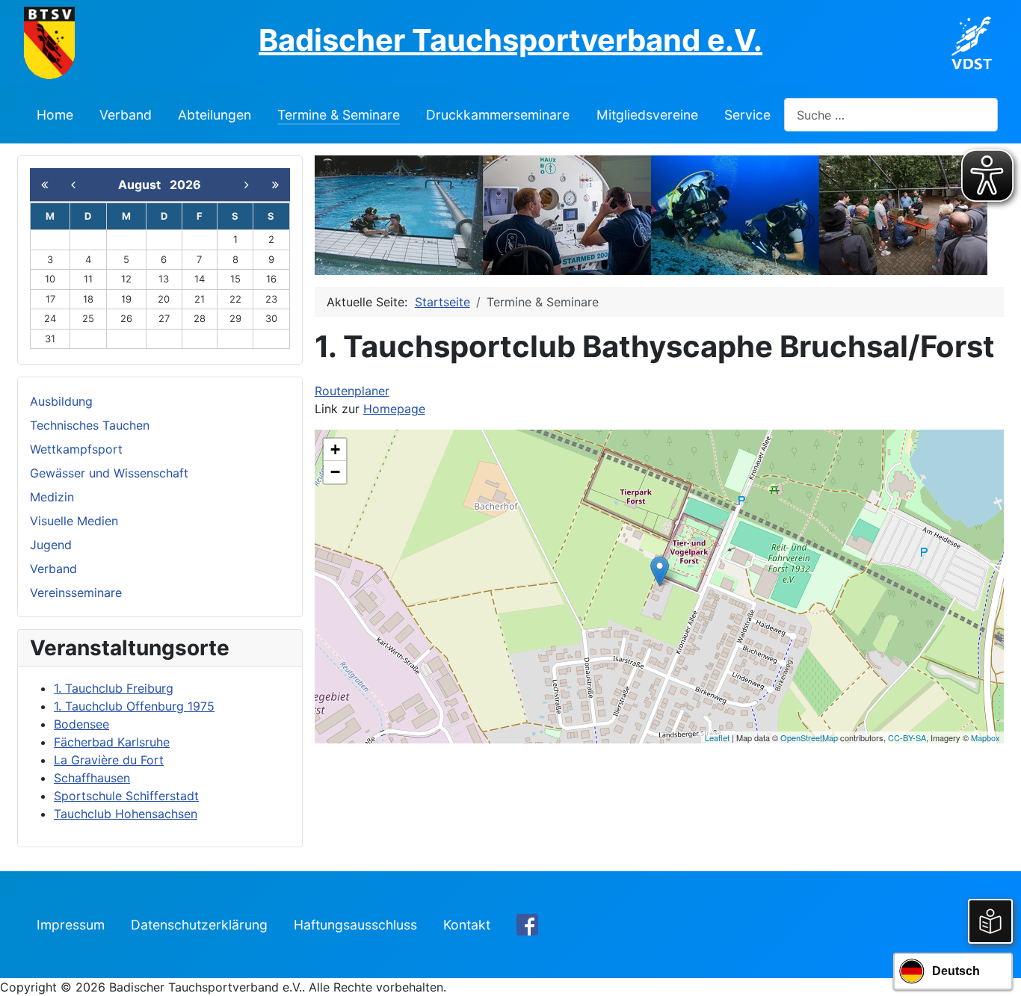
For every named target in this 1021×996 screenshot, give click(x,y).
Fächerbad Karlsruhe (112, 741)
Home (55, 115)
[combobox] (891, 115)
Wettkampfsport (76, 449)
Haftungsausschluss (355, 924)
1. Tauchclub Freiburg (113, 688)
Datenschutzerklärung (199, 924)
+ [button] (335, 449)
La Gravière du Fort (109, 759)
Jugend (51, 544)
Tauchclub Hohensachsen (125, 813)
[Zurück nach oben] (995, 968)
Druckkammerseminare (498, 115)
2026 (185, 184)
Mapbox (985, 737)
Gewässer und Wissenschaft (109, 472)
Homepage (394, 408)
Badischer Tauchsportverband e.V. (510, 40)
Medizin (52, 496)
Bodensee (81, 724)
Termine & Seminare (338, 115)
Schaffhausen (92, 777)
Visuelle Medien (74, 520)
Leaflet (717, 737)
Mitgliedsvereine (647, 115)
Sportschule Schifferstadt (126, 795)
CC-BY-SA (907, 737)
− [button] (335, 472)
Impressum (71, 924)
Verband (125, 115)
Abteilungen (214, 115)
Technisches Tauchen (89, 425)
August (144, 184)
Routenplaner (352, 390)
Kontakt (466, 924)
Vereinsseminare (76, 592)
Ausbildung (61, 401)
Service (747, 115)
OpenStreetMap (809, 737)
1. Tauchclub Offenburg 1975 (134, 706)
